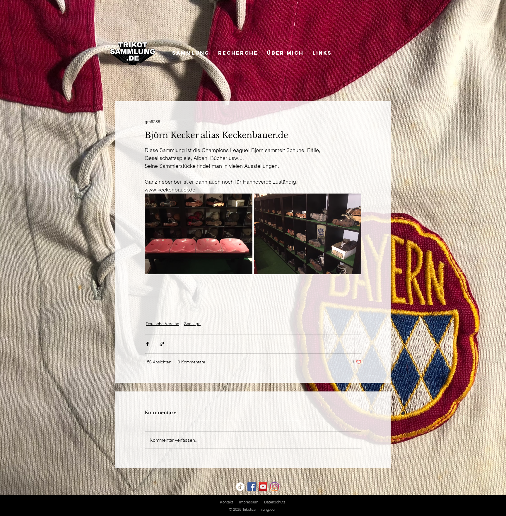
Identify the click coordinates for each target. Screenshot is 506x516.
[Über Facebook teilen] (147, 344)
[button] (383, 74)
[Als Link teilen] (162, 344)
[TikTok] (240, 486)
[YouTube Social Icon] (263, 486)
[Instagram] (274, 486)
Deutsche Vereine (162, 323)
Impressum (248, 502)
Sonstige (192, 323)
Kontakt (226, 502)
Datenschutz (275, 502)
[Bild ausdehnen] (198, 234)
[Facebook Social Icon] (251, 486)
